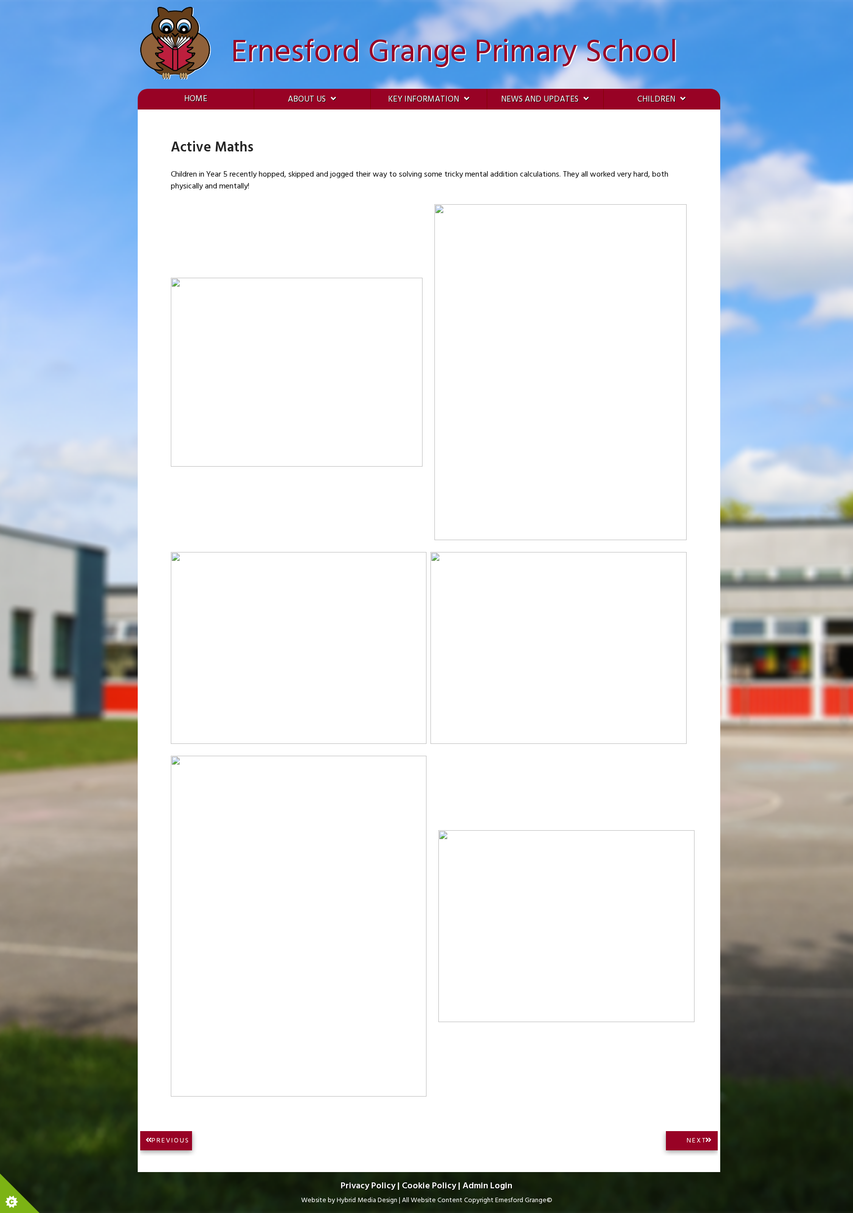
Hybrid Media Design (367, 1200)
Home (195, 99)
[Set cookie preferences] (19, 1193)
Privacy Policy (368, 1186)
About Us (307, 99)
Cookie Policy (429, 1186)
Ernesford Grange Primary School (454, 53)
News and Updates (540, 99)
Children (656, 99)
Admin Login (487, 1186)
